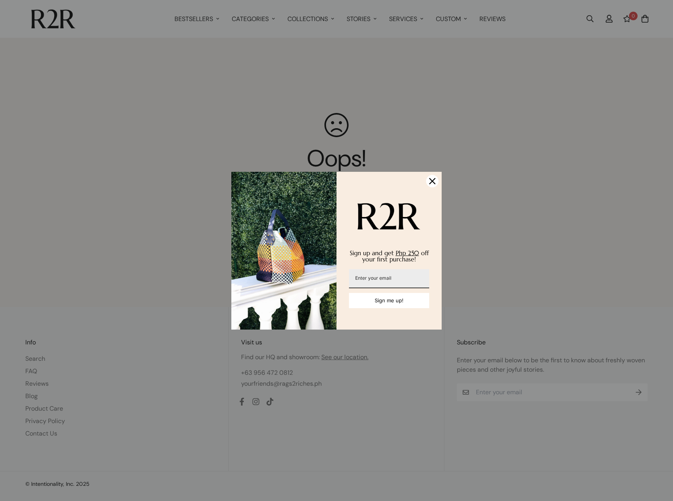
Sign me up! (389, 300)
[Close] (432, 181)
